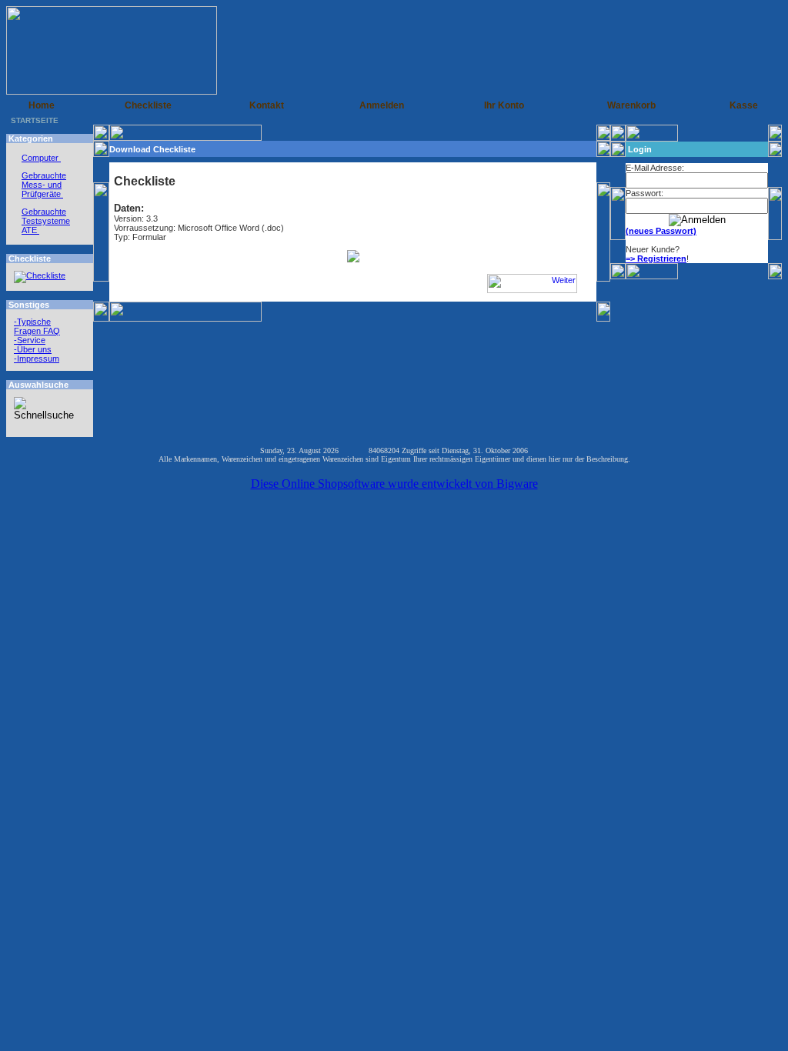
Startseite (34, 120)
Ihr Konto (504, 105)
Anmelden (381, 105)
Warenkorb (631, 105)
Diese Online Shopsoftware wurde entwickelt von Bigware (394, 483)
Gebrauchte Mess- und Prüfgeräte (44, 185)
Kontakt (266, 105)
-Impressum (36, 358)
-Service (29, 340)
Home (41, 105)
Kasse (744, 105)
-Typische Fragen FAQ (37, 326)
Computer (41, 157)
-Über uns (33, 349)
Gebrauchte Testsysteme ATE (46, 221)
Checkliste (148, 105)
